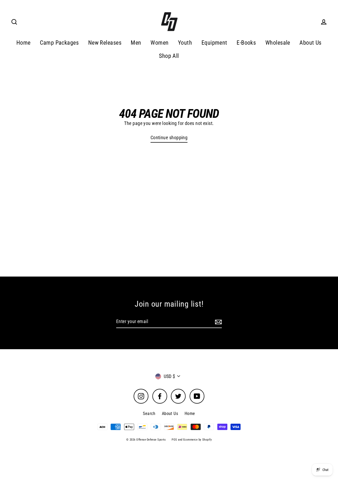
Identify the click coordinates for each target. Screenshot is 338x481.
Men (136, 42)
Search (149, 413)
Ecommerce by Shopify (197, 439)
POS (174, 439)
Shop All (169, 56)
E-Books (246, 42)
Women (159, 42)
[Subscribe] (217, 322)
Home (23, 42)
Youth (185, 42)
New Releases (104, 42)
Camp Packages (59, 42)
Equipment (214, 42)
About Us (310, 42)
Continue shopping (169, 137)
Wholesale (277, 42)
